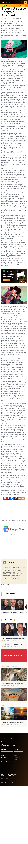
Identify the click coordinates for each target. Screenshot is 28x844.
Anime (2, 817)
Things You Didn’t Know (6, 819)
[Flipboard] (8, 554)
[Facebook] (12, 554)
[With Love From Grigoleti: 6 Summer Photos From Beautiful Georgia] (14, 770)
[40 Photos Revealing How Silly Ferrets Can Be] (14, 731)
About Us (16, 817)
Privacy (15, 810)
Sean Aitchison (6, 18)
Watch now (22, 5)
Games (2, 821)
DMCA (15, 813)
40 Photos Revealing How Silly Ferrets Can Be (12, 740)
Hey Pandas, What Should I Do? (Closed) (11, 720)
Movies (2, 813)
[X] (16, 554)
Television (3, 810)
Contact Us (16, 819)
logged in (9, 643)
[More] (23, 554)
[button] (25, 2)
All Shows (3, 823)
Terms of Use (17, 815)
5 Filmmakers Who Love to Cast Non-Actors (13, 668)
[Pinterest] (5, 554)
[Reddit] (19, 554)
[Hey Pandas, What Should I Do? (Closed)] (14, 711)
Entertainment (4, 815)
